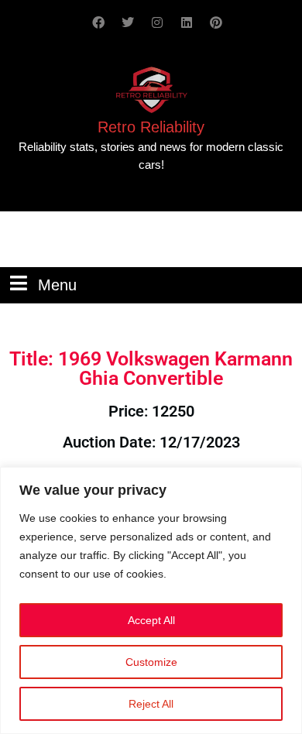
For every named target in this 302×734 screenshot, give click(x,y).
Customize (151, 662)
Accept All (151, 620)
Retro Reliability (151, 126)
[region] (151, 600)
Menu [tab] (57, 283)
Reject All (151, 704)
